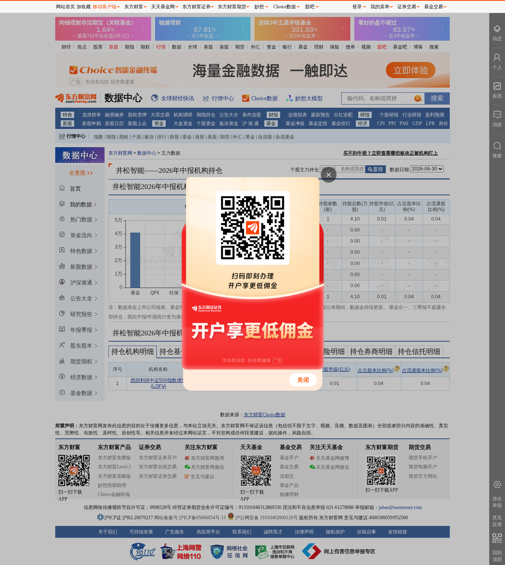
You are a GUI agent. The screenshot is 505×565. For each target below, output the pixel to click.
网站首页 (65, 6)
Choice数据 (284, 6)
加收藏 (84, 6)
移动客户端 (104, 6)
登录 (357, 6)
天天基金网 (163, 6)
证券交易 (406, 6)
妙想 (259, 6)
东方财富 (133, 6)
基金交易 (433, 6)
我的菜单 (379, 6)
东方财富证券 (196, 6)
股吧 (309, 6)
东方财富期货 (232, 6)
